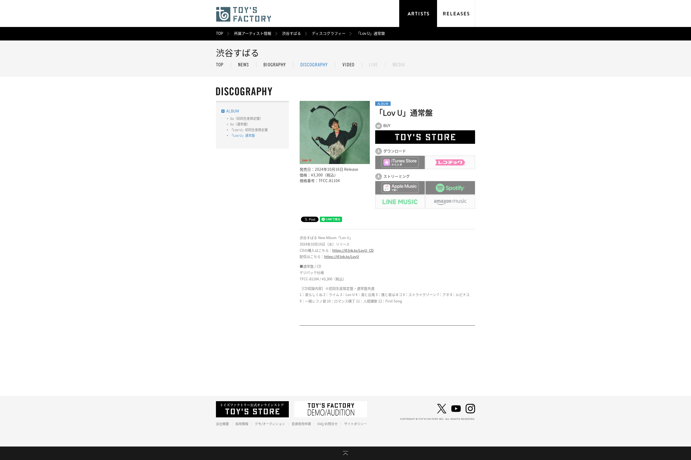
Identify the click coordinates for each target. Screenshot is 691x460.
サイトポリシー (355, 423)
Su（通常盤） (240, 124)
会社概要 (222, 423)
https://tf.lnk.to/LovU (341, 256)
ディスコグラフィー (329, 33)
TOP (219, 33)
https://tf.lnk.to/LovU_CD (353, 250)
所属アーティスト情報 (252, 33)
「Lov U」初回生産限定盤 (249, 129)
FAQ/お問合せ (327, 423)
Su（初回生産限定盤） (246, 118)
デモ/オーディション (270, 423)
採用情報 (241, 423)
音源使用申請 (301, 423)
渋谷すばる (291, 33)
